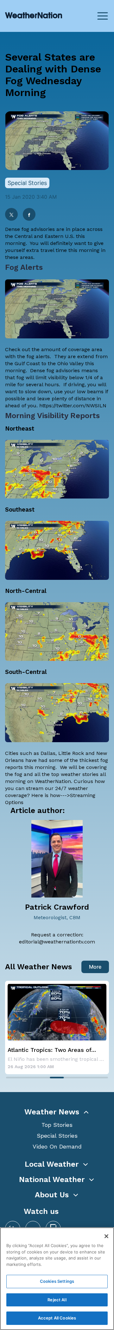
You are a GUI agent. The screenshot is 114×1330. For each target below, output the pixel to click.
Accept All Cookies (57, 1317)
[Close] (106, 1236)
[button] (57, 1111)
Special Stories (57, 1135)
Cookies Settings (57, 1281)
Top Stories (57, 1124)
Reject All (57, 1299)
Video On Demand (57, 1146)
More (95, 967)
